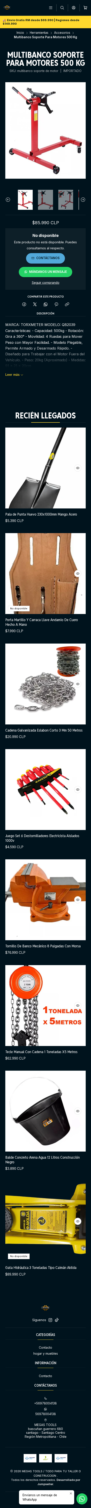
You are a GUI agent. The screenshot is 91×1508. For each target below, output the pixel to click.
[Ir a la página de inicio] (7, 7)
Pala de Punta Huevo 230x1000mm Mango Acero (41, 514)
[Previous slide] (8, 200)
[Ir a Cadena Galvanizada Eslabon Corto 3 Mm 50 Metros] (45, 684)
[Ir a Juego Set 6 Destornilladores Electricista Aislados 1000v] (45, 789)
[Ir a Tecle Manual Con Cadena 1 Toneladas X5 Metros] (45, 1005)
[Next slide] (82, 200)
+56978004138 (45, 1403)
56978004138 (45, 1414)
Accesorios (62, 32)
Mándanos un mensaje (48, 272)
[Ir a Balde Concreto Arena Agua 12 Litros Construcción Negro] (45, 1111)
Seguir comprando (45, 282)
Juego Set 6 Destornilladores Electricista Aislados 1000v (42, 838)
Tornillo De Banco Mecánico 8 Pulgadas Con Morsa (43, 946)
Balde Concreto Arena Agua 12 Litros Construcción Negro (42, 1159)
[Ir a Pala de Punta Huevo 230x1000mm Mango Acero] (45, 468)
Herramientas (39, 32)
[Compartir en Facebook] (24, 305)
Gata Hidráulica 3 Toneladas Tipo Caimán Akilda (40, 1267)
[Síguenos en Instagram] (50, 1320)
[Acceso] (74, 7)
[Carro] (85, 7)
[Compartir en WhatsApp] (45, 305)
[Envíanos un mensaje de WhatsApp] (81, 1498)
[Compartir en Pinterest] (56, 305)
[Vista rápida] (77, 468)
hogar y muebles (45, 1353)
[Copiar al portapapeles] (67, 305)
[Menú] (51, 7)
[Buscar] (62, 7)
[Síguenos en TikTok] (57, 1320)
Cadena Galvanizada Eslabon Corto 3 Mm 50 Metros (44, 730)
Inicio (20, 32)
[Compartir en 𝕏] (35, 305)
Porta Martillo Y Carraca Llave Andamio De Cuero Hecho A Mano (41, 622)
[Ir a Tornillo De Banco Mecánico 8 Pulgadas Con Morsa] (45, 899)
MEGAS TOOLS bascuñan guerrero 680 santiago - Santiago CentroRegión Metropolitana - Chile (45, 1430)
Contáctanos (48, 258)
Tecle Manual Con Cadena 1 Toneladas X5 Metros (41, 1051)
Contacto (45, 1347)
